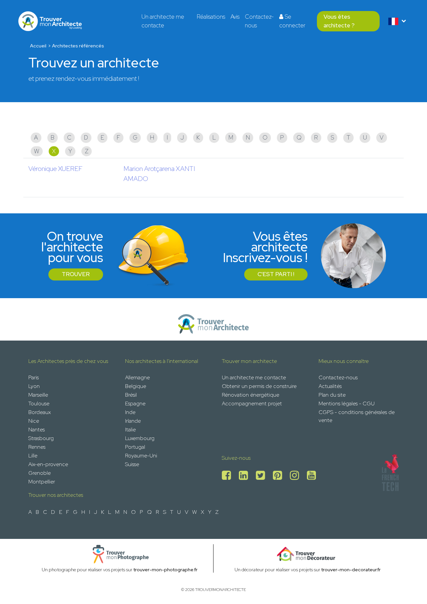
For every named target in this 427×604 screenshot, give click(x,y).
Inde (130, 412)
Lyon (34, 386)
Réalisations (211, 16)
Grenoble (39, 472)
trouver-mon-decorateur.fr (351, 570)
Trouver (76, 274)
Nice (33, 420)
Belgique (135, 386)
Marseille (38, 394)
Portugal (135, 446)
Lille (32, 455)
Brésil (131, 394)
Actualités (330, 386)
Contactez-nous (259, 21)
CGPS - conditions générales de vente (357, 416)
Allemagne (137, 377)
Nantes (36, 429)
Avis (235, 16)
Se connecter (292, 21)
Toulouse (38, 403)
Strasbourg (41, 438)
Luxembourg (139, 438)
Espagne (135, 403)
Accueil (38, 46)
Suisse (132, 464)
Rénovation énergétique (250, 394)
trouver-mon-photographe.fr (165, 570)
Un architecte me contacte (162, 21)
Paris (33, 377)
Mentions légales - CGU (347, 403)
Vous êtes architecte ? (339, 21)
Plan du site (332, 394)
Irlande (133, 420)
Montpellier (41, 481)
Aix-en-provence (48, 464)
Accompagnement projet (252, 403)
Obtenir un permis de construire (259, 386)
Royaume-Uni (141, 455)
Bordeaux (39, 412)
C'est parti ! (276, 274)
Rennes (36, 446)
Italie (130, 429)
